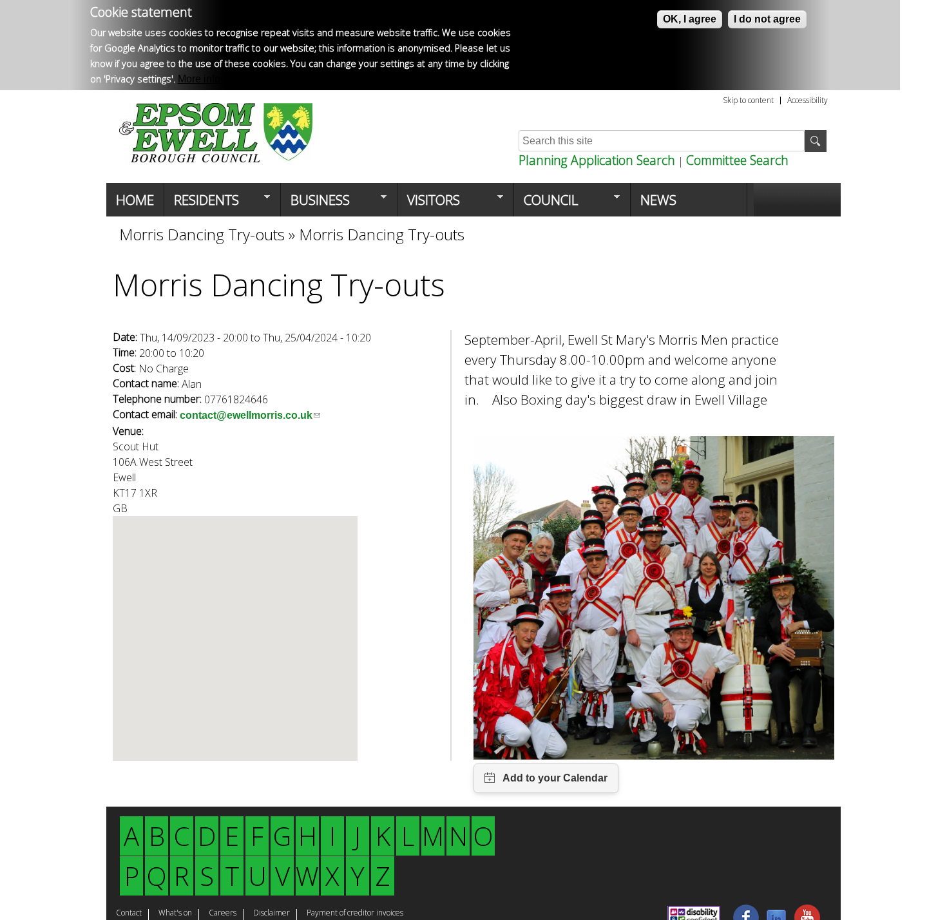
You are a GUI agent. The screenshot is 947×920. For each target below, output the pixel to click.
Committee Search (737, 160)
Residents (201, 203)
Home (135, 200)
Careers (222, 913)
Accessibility (807, 100)
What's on (175, 913)
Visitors (428, 203)
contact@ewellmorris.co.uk (250, 415)
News (658, 200)
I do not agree (767, 19)
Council (546, 203)
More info (199, 78)
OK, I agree (689, 19)
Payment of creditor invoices (355, 913)
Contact (129, 913)
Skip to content (748, 100)
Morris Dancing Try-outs (202, 234)
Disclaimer (271, 913)
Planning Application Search (597, 160)
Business (315, 203)
